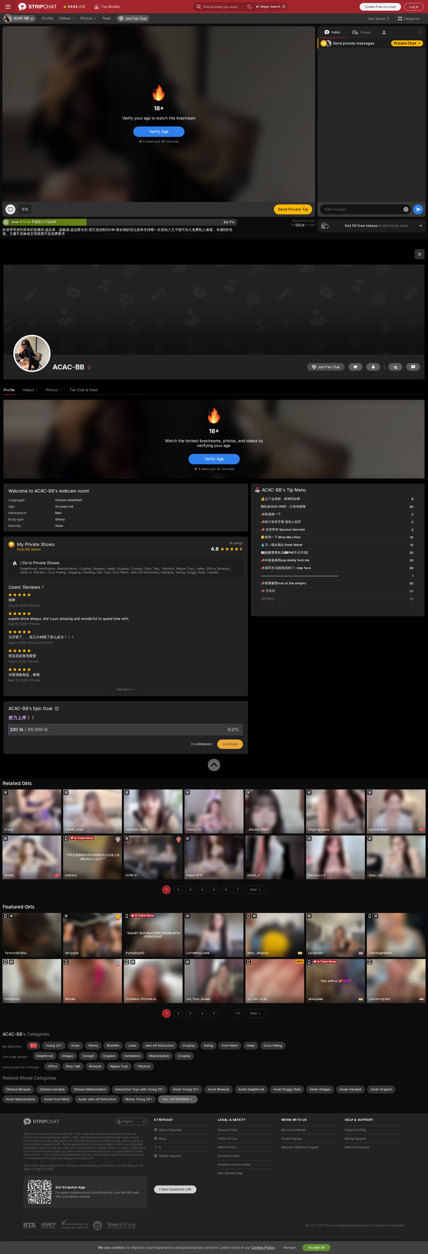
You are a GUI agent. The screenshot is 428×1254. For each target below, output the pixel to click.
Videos (66, 18)
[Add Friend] (395, 367)
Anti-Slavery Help (230, 1173)
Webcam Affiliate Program (300, 1147)
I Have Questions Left (175, 1189)
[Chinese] (33, 1046)
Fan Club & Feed (83, 390)
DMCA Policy (227, 1147)
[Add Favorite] (10, 209)
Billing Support (355, 1138)
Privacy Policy (228, 1130)
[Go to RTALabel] (30, 1226)
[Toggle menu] (8, 6)
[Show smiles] (406, 209)
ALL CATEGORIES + (177, 1099)
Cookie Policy (263, 1248)
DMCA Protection (357, 1147)
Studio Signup (291, 1138)
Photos (88, 18)
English (127, 1121)
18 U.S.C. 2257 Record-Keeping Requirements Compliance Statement (354, 1225)
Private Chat (405, 43)
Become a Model (293, 1130)
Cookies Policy (229, 1156)
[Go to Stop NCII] (121, 1226)
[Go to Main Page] (37, 6)
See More (124, 689)
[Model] (420, 254)
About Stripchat (170, 1130)
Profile (47, 18)
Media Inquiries (170, 1156)
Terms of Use (227, 1138)
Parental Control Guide (234, 1164)
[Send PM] (413, 367)
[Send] (418, 209)
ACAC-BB (12, 1034)
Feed (106, 18)
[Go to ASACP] (49, 1225)
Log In (413, 7)
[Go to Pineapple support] (98, 1225)
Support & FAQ (355, 1130)
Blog (162, 1138)
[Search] (249, 6)
